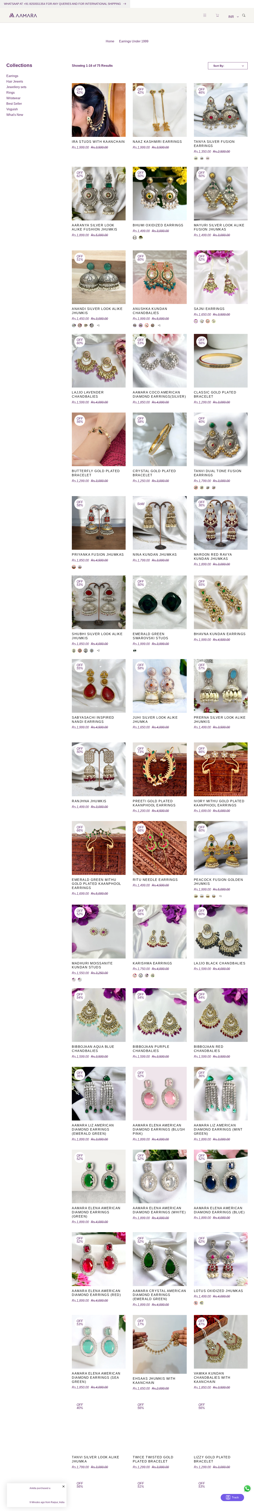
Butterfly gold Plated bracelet (96, 473)
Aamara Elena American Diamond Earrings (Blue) (219, 1210)
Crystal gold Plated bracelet (154, 473)
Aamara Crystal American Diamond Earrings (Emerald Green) (159, 1295)
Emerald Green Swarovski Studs (150, 636)
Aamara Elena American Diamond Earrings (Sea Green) (96, 1377)
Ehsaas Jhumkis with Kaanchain (154, 1380)
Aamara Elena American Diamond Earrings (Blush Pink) (159, 1129)
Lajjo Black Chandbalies (220, 963)
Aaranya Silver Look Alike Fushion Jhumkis (94, 227)
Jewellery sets (16, 87)
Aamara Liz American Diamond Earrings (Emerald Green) (93, 1129)
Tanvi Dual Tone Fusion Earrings (218, 473)
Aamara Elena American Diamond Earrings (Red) (96, 1293)
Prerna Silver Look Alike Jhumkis (220, 719)
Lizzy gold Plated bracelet (212, 1459)
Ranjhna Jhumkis (89, 801)
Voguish (12, 109)
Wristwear (13, 98)
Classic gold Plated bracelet (215, 394)
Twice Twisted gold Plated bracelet (153, 1459)
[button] (204, 15)
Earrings (12, 76)
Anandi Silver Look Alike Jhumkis (97, 311)
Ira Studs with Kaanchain (98, 141)
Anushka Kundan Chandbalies (150, 311)
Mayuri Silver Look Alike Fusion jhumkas (219, 227)
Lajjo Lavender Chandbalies (88, 394)
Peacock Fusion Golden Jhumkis (218, 882)
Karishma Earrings (152, 963)
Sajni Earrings (209, 309)
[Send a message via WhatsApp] (247, 1488)
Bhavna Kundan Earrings (220, 634)
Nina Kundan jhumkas (155, 554)
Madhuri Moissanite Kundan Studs (92, 965)
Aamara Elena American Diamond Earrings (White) (159, 1210)
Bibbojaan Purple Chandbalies (151, 1049)
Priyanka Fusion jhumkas (98, 554)
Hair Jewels (14, 81)
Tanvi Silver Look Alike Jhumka (95, 1459)
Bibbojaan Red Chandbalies (209, 1049)
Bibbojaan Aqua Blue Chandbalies (93, 1049)
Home (110, 41)
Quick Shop (98, 133)
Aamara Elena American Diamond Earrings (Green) (96, 1212)
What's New (14, 114)
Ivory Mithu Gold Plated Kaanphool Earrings (219, 803)
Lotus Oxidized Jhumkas (218, 1291)
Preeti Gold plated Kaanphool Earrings (154, 803)
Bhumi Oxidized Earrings (158, 225)
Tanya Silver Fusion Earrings (214, 144)
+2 (98, 650)
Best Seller (14, 103)
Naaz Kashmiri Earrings (157, 141)
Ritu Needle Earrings (155, 879)
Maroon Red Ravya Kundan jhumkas (213, 556)
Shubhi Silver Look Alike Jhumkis (97, 636)
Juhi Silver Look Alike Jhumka (155, 719)
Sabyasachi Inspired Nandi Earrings (93, 719)
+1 (98, 325)
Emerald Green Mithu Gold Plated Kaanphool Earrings (96, 884)
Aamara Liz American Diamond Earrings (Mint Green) (218, 1129)
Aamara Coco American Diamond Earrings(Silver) (159, 394)
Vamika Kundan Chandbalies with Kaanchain (212, 1377)
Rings (10, 92)
